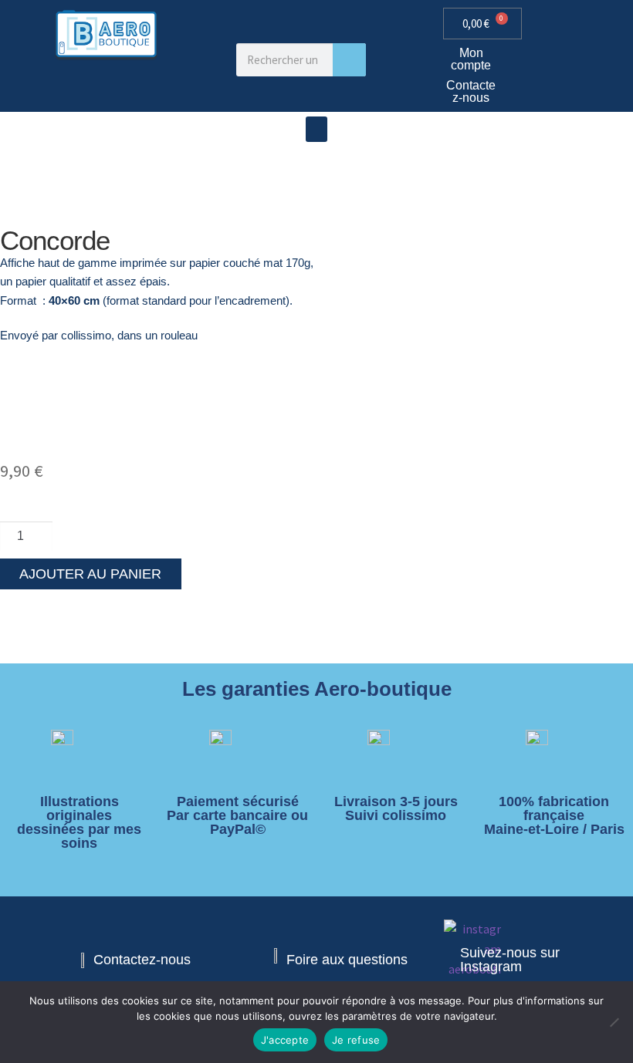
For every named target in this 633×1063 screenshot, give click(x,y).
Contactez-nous (471, 91)
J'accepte (285, 1040)
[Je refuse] (613, 1022)
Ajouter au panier (90, 574)
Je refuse (356, 1040)
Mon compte (471, 59)
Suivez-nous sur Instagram (510, 959)
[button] (316, 129)
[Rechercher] (349, 59)
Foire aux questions (347, 959)
